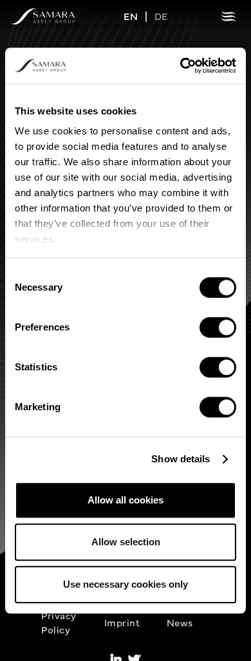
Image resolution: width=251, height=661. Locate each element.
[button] (228, 16)
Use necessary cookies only (125, 584)
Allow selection (125, 541)
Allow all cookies (125, 499)
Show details (180, 458)
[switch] (218, 327)
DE (161, 16)
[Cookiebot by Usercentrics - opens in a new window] (180, 65)
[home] (43, 16)
